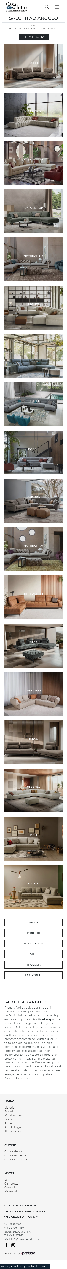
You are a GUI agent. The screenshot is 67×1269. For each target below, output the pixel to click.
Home (33, 26)
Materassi (10, 1191)
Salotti (33, 28)
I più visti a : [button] (33, 975)
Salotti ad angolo (49, 28)
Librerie (9, 1107)
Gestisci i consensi (37, 1266)
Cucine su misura (15, 1159)
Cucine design (13, 1151)
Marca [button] (33, 922)
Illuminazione (13, 1131)
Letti (7, 1179)
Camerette (11, 1183)
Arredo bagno (13, 1127)
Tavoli (8, 1119)
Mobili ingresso (14, 1115)
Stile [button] (33, 953)
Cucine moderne (15, 1155)
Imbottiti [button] (33, 932)
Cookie (17, 1266)
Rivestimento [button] (33, 943)
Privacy (5, 1266)
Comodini (10, 1187)
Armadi (9, 1123)
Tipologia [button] (34, 964)
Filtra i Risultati (34, 36)
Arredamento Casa (18, 28)
